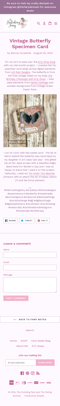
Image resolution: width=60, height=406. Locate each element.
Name (6, 249)
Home (13, 340)
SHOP (24, 340)
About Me (22, 346)
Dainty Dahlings (39, 82)
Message (7, 275)
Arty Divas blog (46, 62)
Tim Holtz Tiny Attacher (41, 173)
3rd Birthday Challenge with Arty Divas (29, 77)
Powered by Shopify (34, 396)
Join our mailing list (30, 355)
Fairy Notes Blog (40, 340)
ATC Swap (38, 346)
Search (30, 330)
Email (6, 262)
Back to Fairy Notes (32, 319)
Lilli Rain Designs (20, 72)
